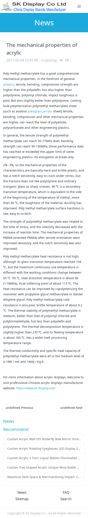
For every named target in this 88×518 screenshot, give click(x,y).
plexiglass (35, 111)
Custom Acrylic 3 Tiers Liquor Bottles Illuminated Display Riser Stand (44, 458)
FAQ (66, 492)
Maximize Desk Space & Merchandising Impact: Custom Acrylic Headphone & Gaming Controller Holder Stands (44, 477)
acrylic (47, 111)
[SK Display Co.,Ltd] (33, 6)
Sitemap (22, 499)
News (22, 492)
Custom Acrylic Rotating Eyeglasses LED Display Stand (44, 448)
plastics (8, 84)
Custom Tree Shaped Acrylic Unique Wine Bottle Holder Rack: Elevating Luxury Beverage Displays (44, 467)
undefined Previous (19, 408)
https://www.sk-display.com (35, 388)
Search (66, 499)
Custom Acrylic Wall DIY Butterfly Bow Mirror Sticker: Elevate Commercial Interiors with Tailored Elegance (44, 439)
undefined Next (71, 408)
